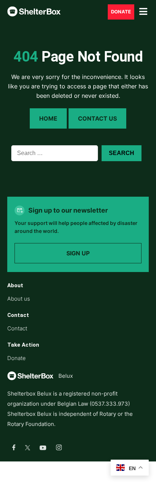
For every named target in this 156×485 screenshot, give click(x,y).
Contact (17, 328)
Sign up (78, 253)
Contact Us (97, 118)
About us (18, 298)
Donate (121, 11)
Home (48, 118)
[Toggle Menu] (143, 12)
